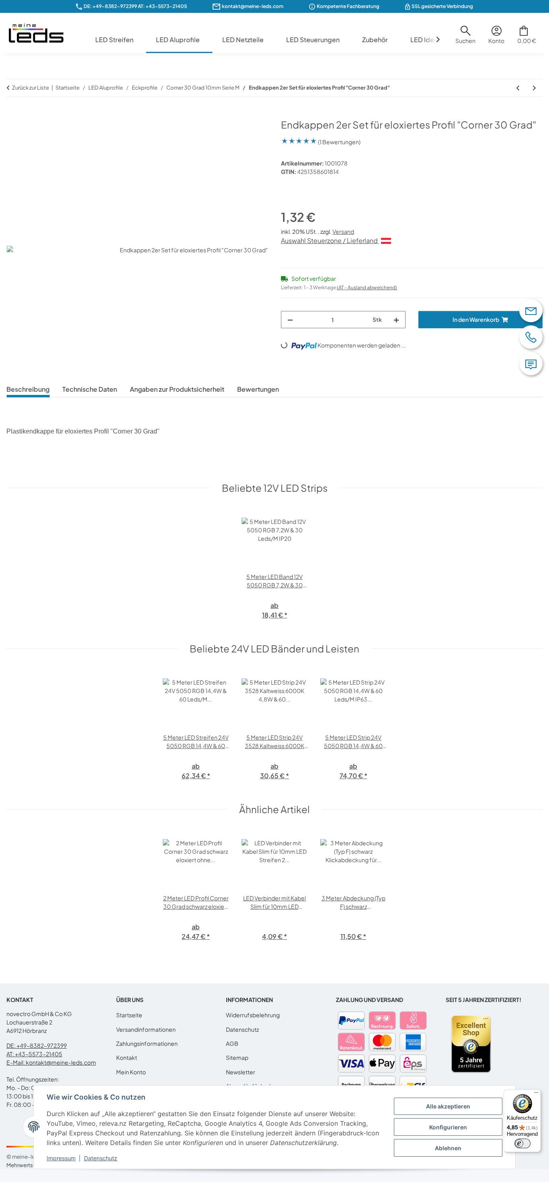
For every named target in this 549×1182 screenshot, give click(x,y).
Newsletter (240, 1072)
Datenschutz (100, 1158)
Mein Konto (131, 1072)
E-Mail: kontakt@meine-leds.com (51, 1062)
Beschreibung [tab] (27, 389)
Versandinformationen (146, 1029)
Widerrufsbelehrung (253, 1014)
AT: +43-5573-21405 (34, 1053)
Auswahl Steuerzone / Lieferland (330, 240)
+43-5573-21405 (166, 6)
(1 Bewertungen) (339, 141)
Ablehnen (448, 1148)
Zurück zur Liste (30, 87)
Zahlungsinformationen (147, 1043)
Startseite (129, 1014)
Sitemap (237, 1057)
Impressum (61, 1158)
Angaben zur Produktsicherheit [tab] (177, 389)
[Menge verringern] (290, 319)
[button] (465, 37)
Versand (343, 231)
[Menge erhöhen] (396, 319)
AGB (232, 1043)
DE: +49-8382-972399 (110, 6)
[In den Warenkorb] (12, 114)
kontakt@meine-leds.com (252, 6)
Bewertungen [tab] (258, 389)
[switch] (522, 1143)
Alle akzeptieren (448, 1106)
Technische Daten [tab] (89, 389)
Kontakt (126, 1057)
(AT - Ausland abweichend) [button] (367, 287)
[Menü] (536, 1094)
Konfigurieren (448, 1127)
